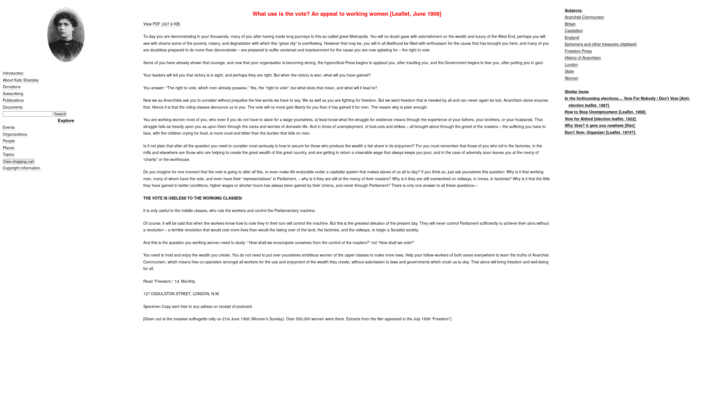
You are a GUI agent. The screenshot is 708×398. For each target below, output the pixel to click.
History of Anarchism (583, 57)
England (572, 37)
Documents (13, 107)
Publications (13, 100)
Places (8, 147)
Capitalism (574, 30)
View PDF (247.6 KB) (161, 24)
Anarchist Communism (584, 17)
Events (9, 127)
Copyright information (21, 168)
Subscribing (13, 93)
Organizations (15, 134)
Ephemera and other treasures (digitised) (601, 44)
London (571, 64)
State (569, 71)
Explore (66, 120)
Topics (8, 154)
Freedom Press (578, 51)
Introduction (13, 73)
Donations (11, 86)
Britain (570, 24)
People (9, 140)
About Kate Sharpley (21, 80)
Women (571, 78)
